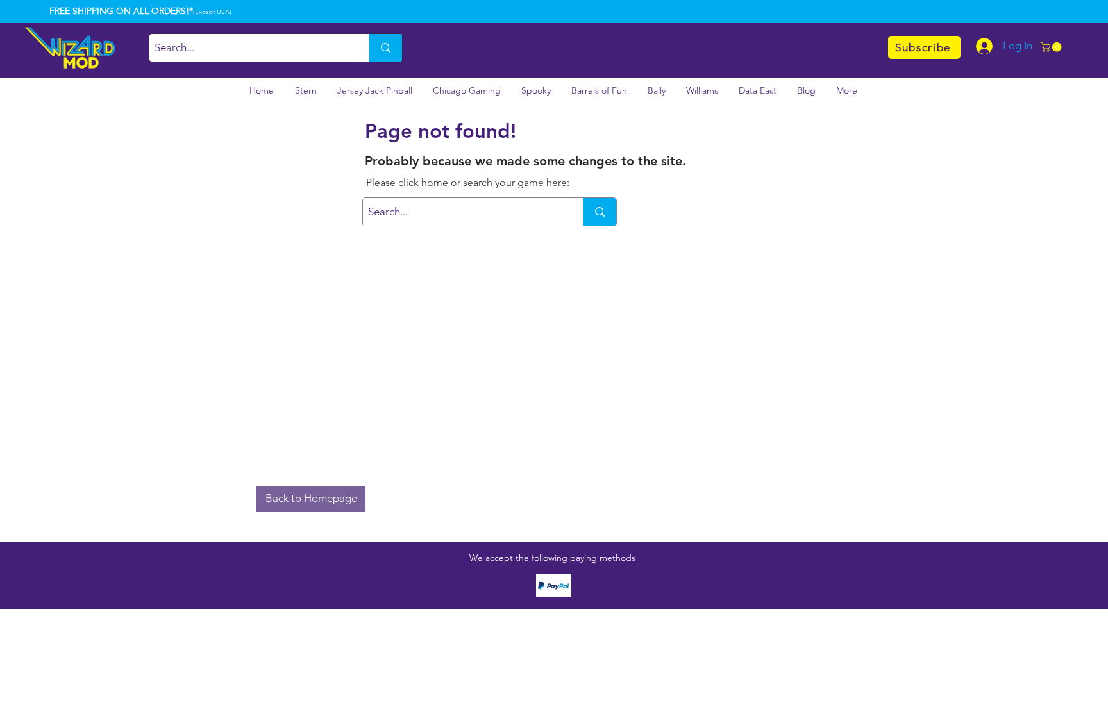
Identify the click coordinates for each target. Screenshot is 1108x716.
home (434, 182)
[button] (1052, 47)
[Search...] (385, 48)
